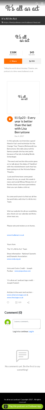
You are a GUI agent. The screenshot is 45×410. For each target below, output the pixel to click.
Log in (31, 331)
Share (14, 61)
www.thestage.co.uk (15, 297)
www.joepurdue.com (22, 271)
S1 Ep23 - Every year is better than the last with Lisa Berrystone (25, 125)
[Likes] (8, 302)
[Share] (28, 302)
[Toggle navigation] (42, 3)
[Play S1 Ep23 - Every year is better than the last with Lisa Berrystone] (10, 119)
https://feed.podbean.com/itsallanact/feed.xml (22, 22)
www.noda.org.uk (14, 259)
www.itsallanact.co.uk (15, 235)
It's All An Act (9, 18)
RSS (33, 61)
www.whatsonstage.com (16, 295)
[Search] (37, 3)
